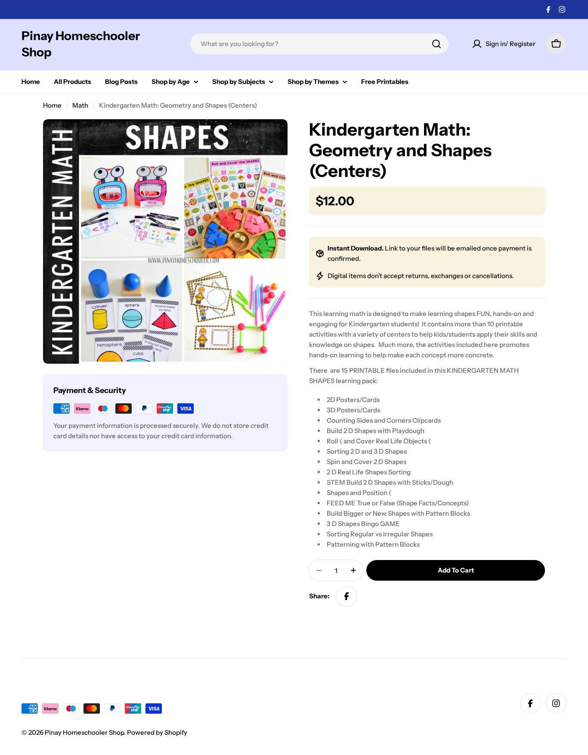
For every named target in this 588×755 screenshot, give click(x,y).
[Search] (436, 44)
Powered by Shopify (157, 732)
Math (80, 105)
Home (52, 105)
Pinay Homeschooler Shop (81, 43)
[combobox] (319, 44)
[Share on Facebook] (346, 596)
